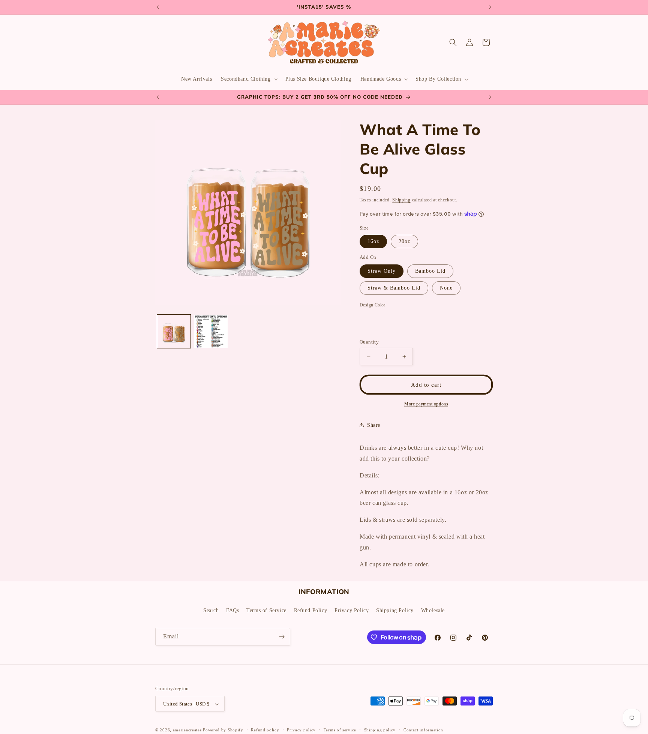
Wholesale (433, 610)
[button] (248, 79)
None (446, 288)
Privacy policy (301, 730)
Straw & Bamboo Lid (394, 288)
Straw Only (382, 271)
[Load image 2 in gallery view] (211, 331)
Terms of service (340, 730)
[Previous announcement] (158, 7)
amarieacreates (187, 730)
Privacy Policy (351, 610)
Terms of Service (266, 610)
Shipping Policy (395, 610)
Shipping (401, 200)
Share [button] (373, 425)
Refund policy (265, 730)
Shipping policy (380, 730)
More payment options (426, 404)
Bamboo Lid (430, 271)
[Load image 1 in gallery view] (173, 331)
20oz (404, 241)
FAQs (232, 610)
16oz (373, 241)
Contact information (423, 730)
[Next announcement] (490, 7)
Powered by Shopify (223, 730)
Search (211, 610)
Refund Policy (310, 610)
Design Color (373, 305)
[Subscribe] (281, 636)
